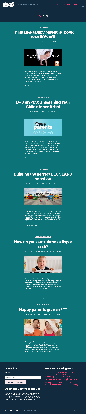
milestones (69, 379)
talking (77, 382)
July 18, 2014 (47, 314)
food (62, 375)
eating (46, 374)
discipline (76, 372)
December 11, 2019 (52, 41)
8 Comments (58, 251)
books (28, 85)
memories (58, 379)
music (57, 381)
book (48, 372)
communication (63, 373)
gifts (31, 85)
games (69, 374)
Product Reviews (43, 27)
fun (27, 225)
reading (48, 383)
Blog (63, 4)
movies (53, 381)
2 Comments (57, 183)
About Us (69, 4)
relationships (54, 382)
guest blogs (31, 157)
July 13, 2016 (47, 183)
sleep (71, 382)
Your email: (7, 372)
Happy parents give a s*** (43, 309)
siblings (67, 382)
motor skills (47, 380)
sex (64, 382)
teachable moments (53, 385)
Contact (75, 4)
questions (77, 380)
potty (38, 293)
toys (63, 385)
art (27, 157)
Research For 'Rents (43, 97)
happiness (31, 356)
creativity (70, 372)
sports (74, 382)
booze (51, 372)
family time (57, 375)
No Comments (44, 44)
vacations (34, 225)
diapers (28, 293)
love (54, 379)
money (38, 85)
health (62, 377)
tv (65, 385)
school (39, 356)
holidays (34, 85)
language (49, 379)
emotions (50, 374)
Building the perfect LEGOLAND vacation (43, 176)
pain (35, 293)
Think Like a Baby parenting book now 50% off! (43, 34)
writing (75, 385)
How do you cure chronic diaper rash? (43, 244)
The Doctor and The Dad (38, 41)
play (69, 381)
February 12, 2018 (52, 111)
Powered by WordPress (30, 410)
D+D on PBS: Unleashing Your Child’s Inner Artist (43, 104)
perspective (65, 380)
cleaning (55, 372)
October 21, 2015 (47, 251)
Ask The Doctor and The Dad (43, 236)
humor (73, 377)
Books (57, 4)
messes (63, 379)
